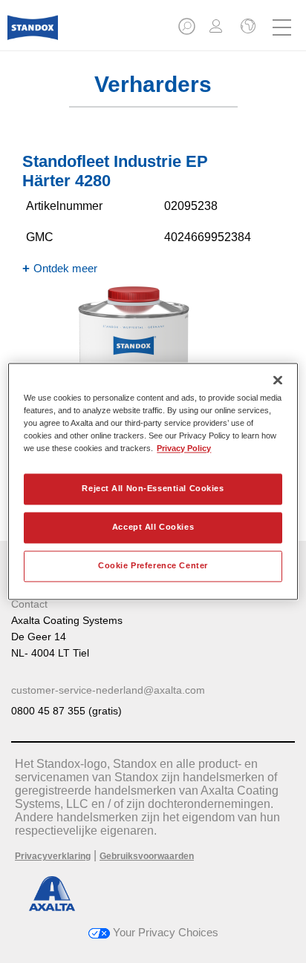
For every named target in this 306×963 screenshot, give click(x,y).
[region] (152, 481)
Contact (29, 604)
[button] (188, 31)
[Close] (277, 380)
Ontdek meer (65, 268)
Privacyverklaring (53, 856)
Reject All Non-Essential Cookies (153, 488)
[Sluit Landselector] (246, 27)
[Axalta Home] (32, 33)
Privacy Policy (184, 448)
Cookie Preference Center (153, 566)
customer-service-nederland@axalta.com (108, 690)
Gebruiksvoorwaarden (147, 856)
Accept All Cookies (153, 527)
